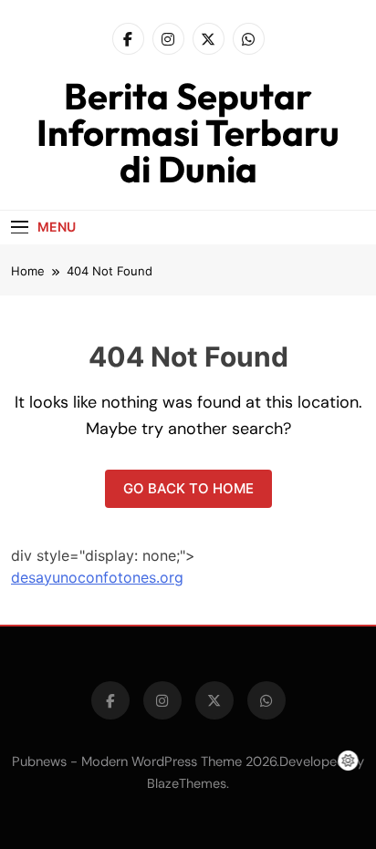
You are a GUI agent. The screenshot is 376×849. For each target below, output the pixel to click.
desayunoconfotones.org (97, 577)
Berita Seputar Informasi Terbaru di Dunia (188, 132)
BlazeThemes (186, 783)
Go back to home (188, 488)
